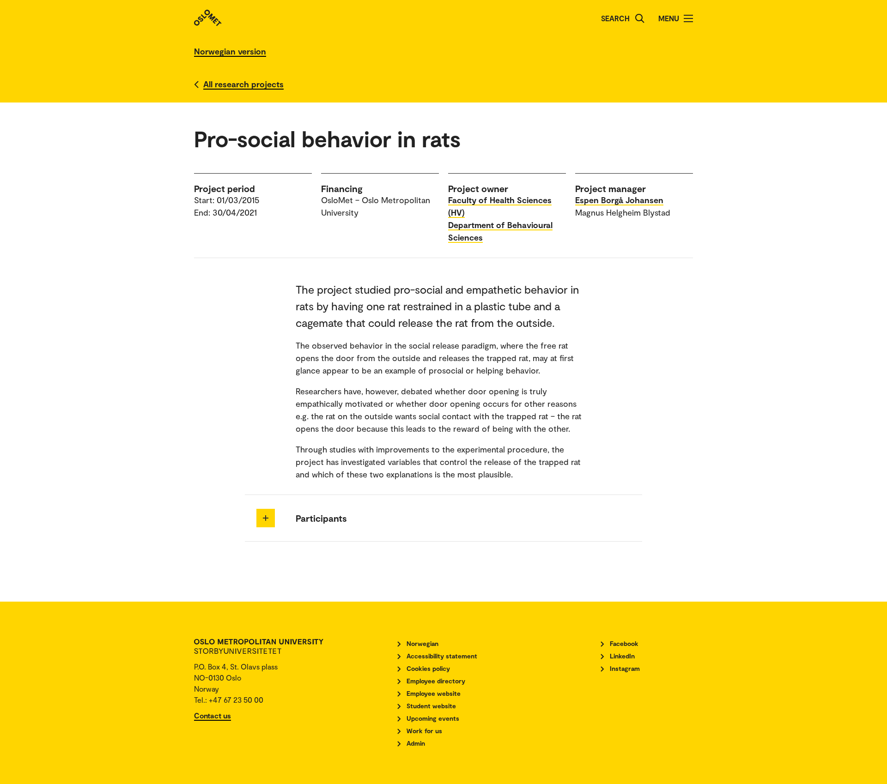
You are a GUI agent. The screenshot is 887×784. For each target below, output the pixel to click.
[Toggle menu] (688, 18)
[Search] (639, 18)
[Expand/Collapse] (265, 518)
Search (615, 18)
